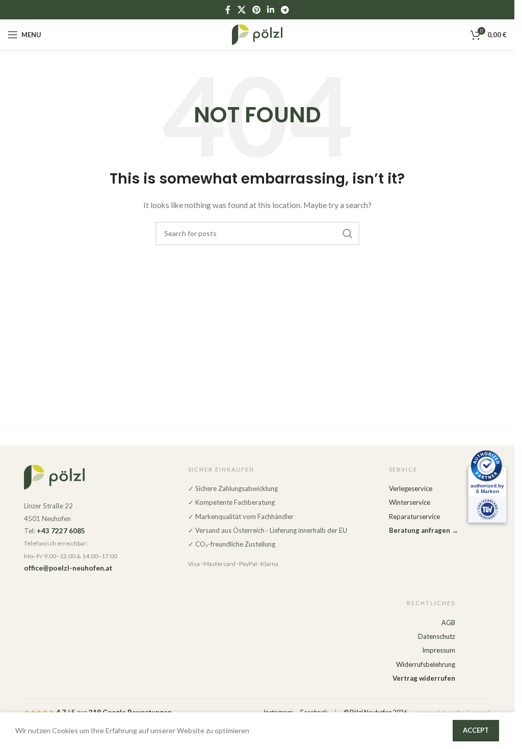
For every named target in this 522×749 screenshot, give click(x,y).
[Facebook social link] (228, 9)
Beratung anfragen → (423, 530)
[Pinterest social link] (256, 9)
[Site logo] (257, 34)
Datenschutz (436, 636)
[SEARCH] (347, 233)
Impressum (438, 650)
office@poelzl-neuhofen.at (68, 568)
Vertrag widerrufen (424, 678)
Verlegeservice (410, 488)
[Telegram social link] (285, 9)
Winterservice (409, 502)
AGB (448, 622)
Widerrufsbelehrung (425, 664)
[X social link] (241, 9)
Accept (476, 730)
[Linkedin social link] (271, 9)
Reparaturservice (414, 516)
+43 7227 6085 (61, 531)
